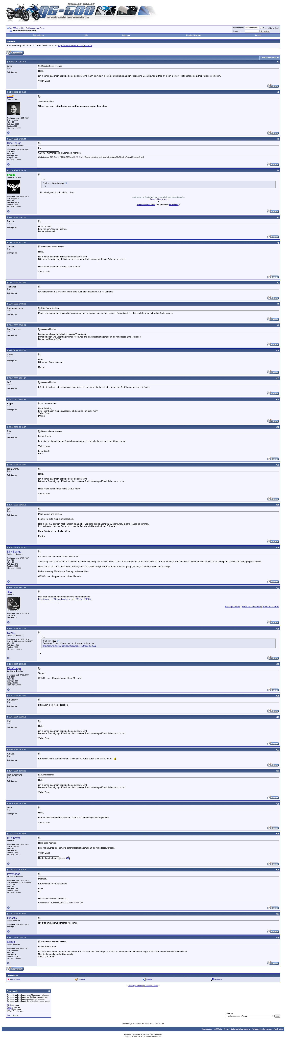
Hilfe (22, 28)
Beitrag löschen (232, 606)
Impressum (207, 1029)
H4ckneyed (14, 838)
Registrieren (38, 35)
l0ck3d (11, 941)
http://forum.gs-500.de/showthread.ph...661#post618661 (65, 599)
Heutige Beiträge (193, 35)
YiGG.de (81, 979)
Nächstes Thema (151, 986)
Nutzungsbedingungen (262, 1029)
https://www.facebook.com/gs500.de (75, 45)
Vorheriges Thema (135, 986)
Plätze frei (174, 204)
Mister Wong (15, 979)
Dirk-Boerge (14, 143)
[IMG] (9, 1009)
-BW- (10, 591)
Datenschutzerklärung (240, 1029)
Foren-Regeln (12, 1015)
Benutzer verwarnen (251, 606)
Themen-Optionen (269, 58)
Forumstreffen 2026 (146, 204)
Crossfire (12, 918)
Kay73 (11, 632)
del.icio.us (218, 979)
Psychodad (13, 874)
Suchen (258, 35)
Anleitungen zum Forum (35, 28)
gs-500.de (14, 28)
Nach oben (278, 1029)
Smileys (10, 1007)
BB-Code (10, 1005)
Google (149, 979)
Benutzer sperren (270, 606)
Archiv (226, 1029)
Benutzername (238, 28)
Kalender (126, 35)
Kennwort (236, 31)
